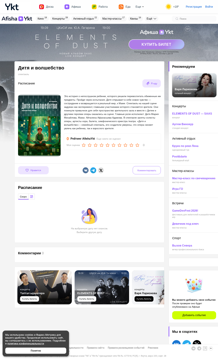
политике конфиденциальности (25, 343)
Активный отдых (85, 18)
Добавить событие (194, 315)
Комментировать (146, 170)
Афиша (76, 6)
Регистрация (194, 6)
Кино (42, 18)
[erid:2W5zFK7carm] (109, 40)
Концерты (60, 18)
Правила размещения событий (126, 347)
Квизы (135, 18)
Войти (209, 6)
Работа (103, 6)
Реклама (153, 347)
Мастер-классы (113, 18)
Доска (49, 6)
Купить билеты (29, 299)
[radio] (23, 197)
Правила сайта (95, 347)
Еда (128, 6)
